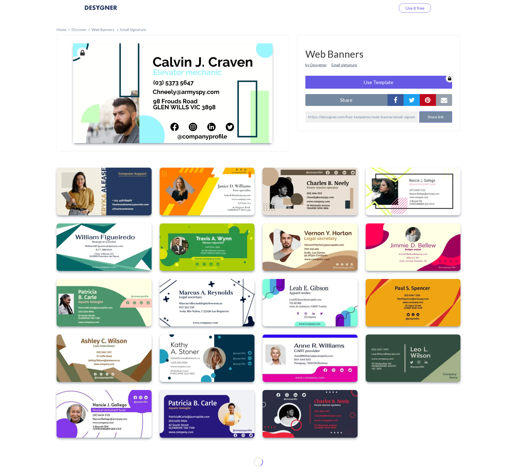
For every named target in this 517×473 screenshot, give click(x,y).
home (62, 29)
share (346, 100)
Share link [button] (436, 117)
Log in (383, 8)
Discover (79, 29)
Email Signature (133, 29)
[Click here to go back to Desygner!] (101, 11)
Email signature (344, 65)
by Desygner (316, 65)
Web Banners (103, 29)
